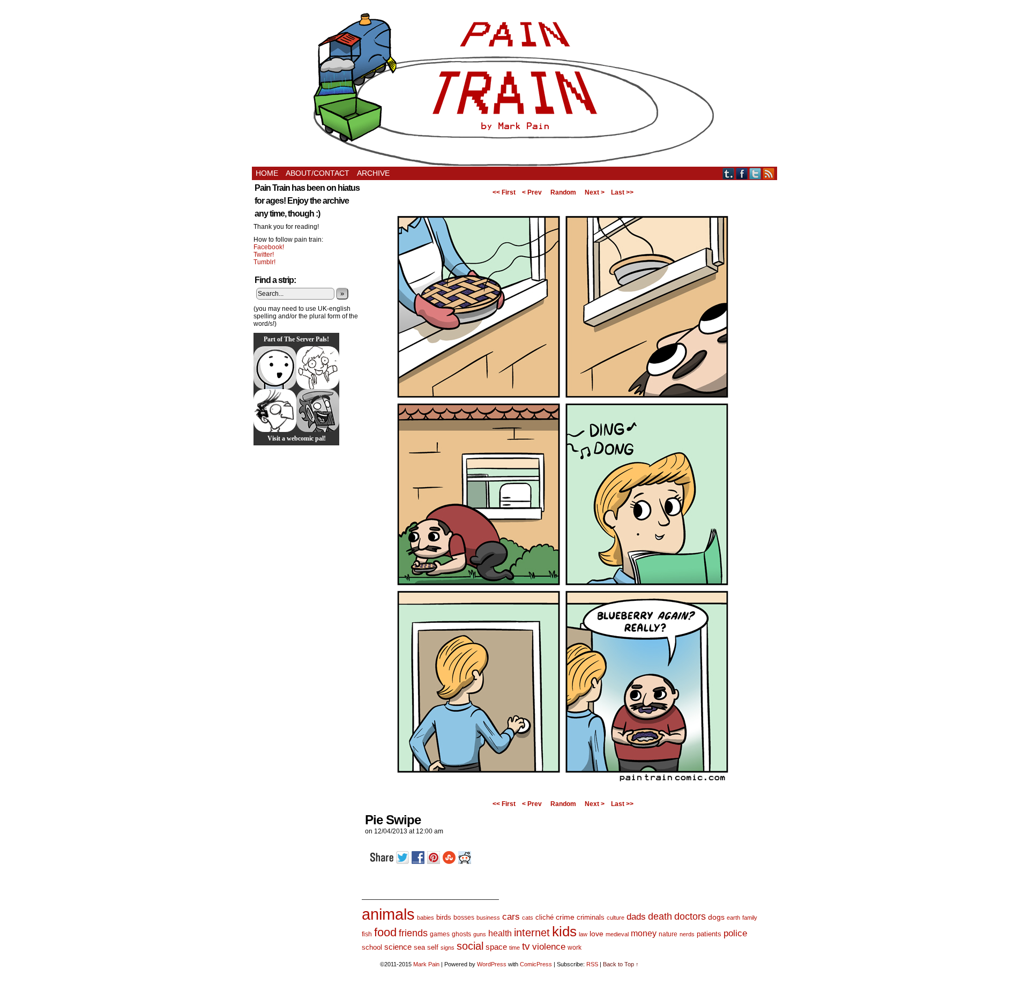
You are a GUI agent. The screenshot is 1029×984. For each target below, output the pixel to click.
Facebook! (268, 247)
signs (447, 947)
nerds (687, 934)
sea (419, 947)
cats (527, 917)
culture (615, 917)
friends (413, 932)
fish (367, 934)
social (470, 946)
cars (511, 917)
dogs (716, 917)
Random (563, 192)
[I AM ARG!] (317, 410)
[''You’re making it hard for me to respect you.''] (563, 793)
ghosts (461, 934)
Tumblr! (264, 262)
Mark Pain (426, 964)
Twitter (755, 173)
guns (479, 934)
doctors (690, 916)
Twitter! (263, 254)
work (574, 947)
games (440, 934)
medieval (617, 934)
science (398, 947)
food (385, 932)
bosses (463, 917)
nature (668, 934)
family (749, 917)
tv (526, 946)
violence (548, 947)
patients (709, 934)
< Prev (532, 192)
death (660, 916)
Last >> (622, 192)
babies (425, 917)
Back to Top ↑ (621, 964)
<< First (504, 192)
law (583, 934)
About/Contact (317, 173)
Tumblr (728, 173)
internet (532, 932)
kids (564, 931)
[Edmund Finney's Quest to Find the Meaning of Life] (274, 410)
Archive (373, 173)
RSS (769, 173)
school (372, 947)
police (735, 933)
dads (636, 916)
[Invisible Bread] (274, 367)
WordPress (491, 964)
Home (267, 173)
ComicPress (536, 964)
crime (565, 917)
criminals (591, 917)
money (644, 933)
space (496, 946)
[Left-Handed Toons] (317, 367)
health (500, 933)
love (596, 933)
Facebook (742, 173)
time (514, 947)
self (432, 947)
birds (443, 917)
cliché (544, 917)
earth (733, 917)
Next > (595, 192)
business (488, 917)
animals (388, 914)
